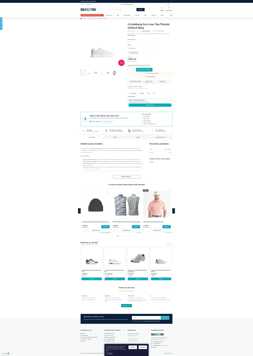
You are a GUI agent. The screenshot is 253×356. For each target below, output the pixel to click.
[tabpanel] (96, 210)
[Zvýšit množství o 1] (133, 69)
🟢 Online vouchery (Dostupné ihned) (89, 1)
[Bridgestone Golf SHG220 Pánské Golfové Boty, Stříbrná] (138, 258)
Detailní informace (131, 35)
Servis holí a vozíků (109, 335)
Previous (79, 211)
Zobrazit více (127, 305)
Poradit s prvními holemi (110, 337)
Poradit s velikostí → (107, 121)
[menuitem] (92, 15)
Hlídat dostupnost (150, 105)
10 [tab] (128, 235)
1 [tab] (117, 235)
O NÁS (82, 4)
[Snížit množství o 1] (133, 70)
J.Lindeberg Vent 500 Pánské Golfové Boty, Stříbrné (161, 271)
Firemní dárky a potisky (110, 341)
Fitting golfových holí (109, 333)
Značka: (131, 96)
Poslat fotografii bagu (109, 339)
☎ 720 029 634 (95, 122)
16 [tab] (135, 235)
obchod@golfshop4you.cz (157, 341)
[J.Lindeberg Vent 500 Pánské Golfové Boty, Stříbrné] (161, 258)
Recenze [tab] (115, 137)
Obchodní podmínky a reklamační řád (89, 337)
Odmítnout (132, 347)
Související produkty (160, 137)
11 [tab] (129, 235)
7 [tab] (124, 235)
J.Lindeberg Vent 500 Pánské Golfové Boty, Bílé (114, 271)
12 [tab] (130, 235)
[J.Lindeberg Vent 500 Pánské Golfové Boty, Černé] (92, 258)
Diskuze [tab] (138, 137)
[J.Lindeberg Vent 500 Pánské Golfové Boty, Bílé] (115, 258)
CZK (168, 4)
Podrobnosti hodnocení (145, 30)
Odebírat (165, 317)
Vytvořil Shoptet (169, 353)
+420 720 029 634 (156, 343)
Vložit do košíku (145, 69)
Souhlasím (142, 347)
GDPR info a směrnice (86, 339)
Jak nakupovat (88, 4)
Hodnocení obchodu (126, 287)
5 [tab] (122, 235)
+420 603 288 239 (156, 345)
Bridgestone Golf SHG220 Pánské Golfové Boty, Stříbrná (137, 271)
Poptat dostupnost (96, 230)
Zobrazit (105, 226)
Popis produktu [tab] (92, 137)
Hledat (140, 9)
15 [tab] (134, 235)
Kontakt (83, 341)
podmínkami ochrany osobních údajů (152, 321)
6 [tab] (123, 235)
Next (173, 211)
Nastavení (109, 353)
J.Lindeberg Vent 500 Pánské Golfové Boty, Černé (91, 271)
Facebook (154, 347)
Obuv (152, 162)
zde (107, 350)
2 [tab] (118, 235)
